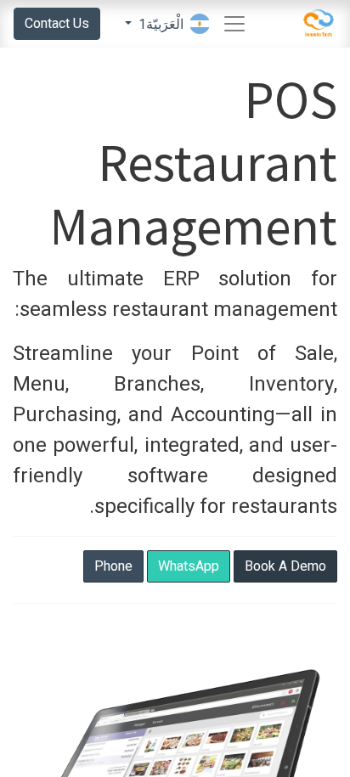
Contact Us (57, 24)
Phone (113, 566)
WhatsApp (188, 566)
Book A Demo (285, 566)
